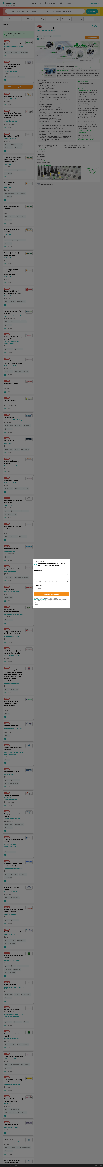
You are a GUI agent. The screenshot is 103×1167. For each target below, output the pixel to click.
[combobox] (50, 574)
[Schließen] (67, 562)
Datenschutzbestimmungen (40, 599)
